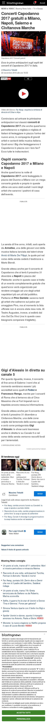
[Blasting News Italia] (15, 3)
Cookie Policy (28, 707)
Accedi (42, 3)
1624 (21, 645)
